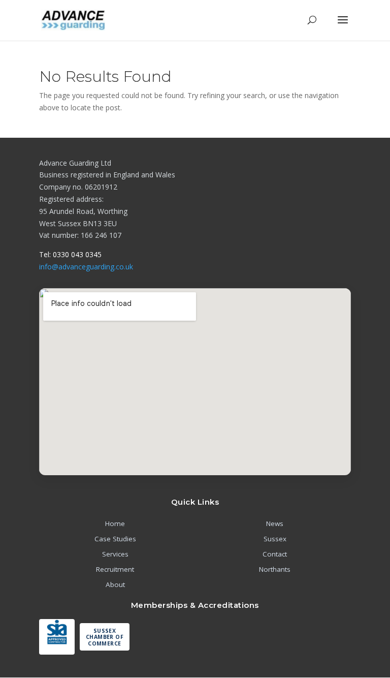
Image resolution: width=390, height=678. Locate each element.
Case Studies (115, 538)
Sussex (275, 538)
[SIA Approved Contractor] (57, 637)
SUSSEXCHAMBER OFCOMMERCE (104, 637)
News (274, 523)
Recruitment (115, 569)
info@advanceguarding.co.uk (86, 266)
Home (115, 523)
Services (115, 554)
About (115, 584)
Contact (275, 554)
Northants (274, 569)
